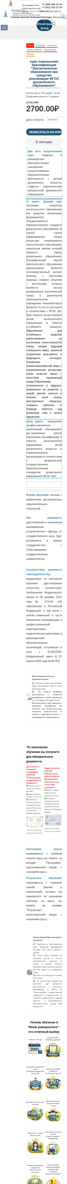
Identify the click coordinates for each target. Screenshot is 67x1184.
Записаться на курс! (45, 132)
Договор (30, 54)
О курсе (30, 45)
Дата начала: (35, 119)
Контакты (59, 17)
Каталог (25, 17)
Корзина (36, 17)
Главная (15, 17)
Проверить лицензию (33, 813)
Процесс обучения (34, 50)
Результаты (52, 45)
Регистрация (46, 24)
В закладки (44, 142)
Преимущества (50, 50)
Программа (40, 45)
